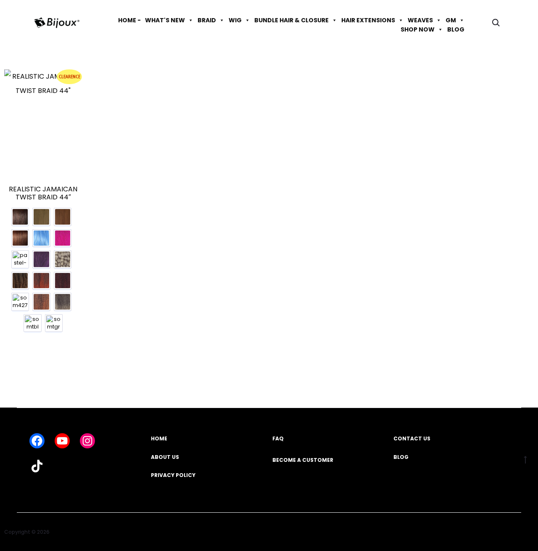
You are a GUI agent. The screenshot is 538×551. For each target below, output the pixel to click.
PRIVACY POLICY (173, 475)
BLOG (455, 29)
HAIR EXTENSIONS (368, 20)
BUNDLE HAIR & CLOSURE (291, 20)
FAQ (278, 438)
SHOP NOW (418, 29)
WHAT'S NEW (165, 20)
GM (451, 20)
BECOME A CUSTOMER (302, 460)
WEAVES (420, 20)
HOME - (129, 20)
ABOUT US (165, 457)
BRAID (207, 20)
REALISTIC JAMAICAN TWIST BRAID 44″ (43, 193)
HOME (159, 438)
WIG (235, 20)
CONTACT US (411, 438)
